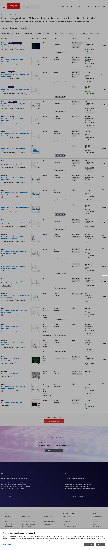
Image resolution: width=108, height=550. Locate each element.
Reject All (100, 544)
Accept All (89, 544)
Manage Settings (7, 544)
